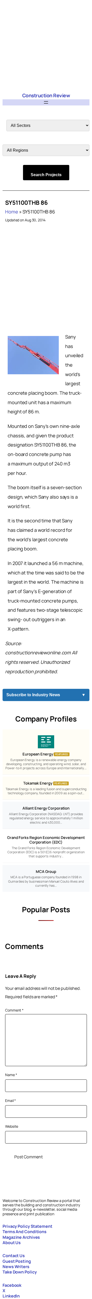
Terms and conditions (25, 1231)
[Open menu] (46, 102)
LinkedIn (11, 1296)
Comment (14, 1010)
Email (10, 1100)
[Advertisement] (46, 46)
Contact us (14, 1255)
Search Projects (46, 175)
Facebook (12, 1285)
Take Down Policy (20, 1272)
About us (12, 1242)
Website (11, 1126)
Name (11, 1074)
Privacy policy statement (27, 1226)
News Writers (16, 1266)
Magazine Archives (21, 1237)
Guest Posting (17, 1261)
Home (11, 211)
